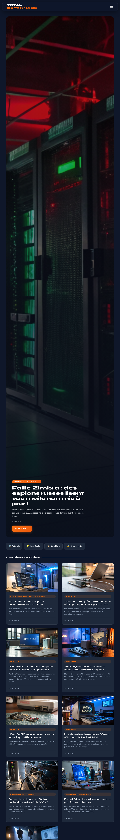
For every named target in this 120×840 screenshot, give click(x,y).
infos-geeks (15, 661)
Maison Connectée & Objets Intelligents (27, 596)
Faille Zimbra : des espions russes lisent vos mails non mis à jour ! (48, 495)
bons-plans (71, 596)
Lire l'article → (22, 528)
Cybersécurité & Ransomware (26, 481)
